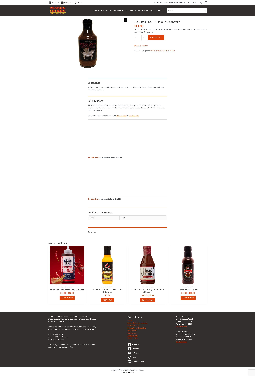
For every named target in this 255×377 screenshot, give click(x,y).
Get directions (93, 157)
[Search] (205, 10)
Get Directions (181, 326)
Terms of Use (133, 335)
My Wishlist (132, 333)
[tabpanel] (88, 43)
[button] (141, 45)
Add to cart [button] (107, 300)
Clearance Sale (133, 325)
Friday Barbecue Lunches (137, 323)
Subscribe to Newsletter (137, 328)
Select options (67, 297)
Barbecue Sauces (156, 51)
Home (130, 320)
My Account (132, 330)
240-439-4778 (134, 115)
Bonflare (130, 372)
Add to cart (156, 37)
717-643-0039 (121, 115)
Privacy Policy (133, 338)
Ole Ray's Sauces (169, 51)
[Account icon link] (201, 2)
